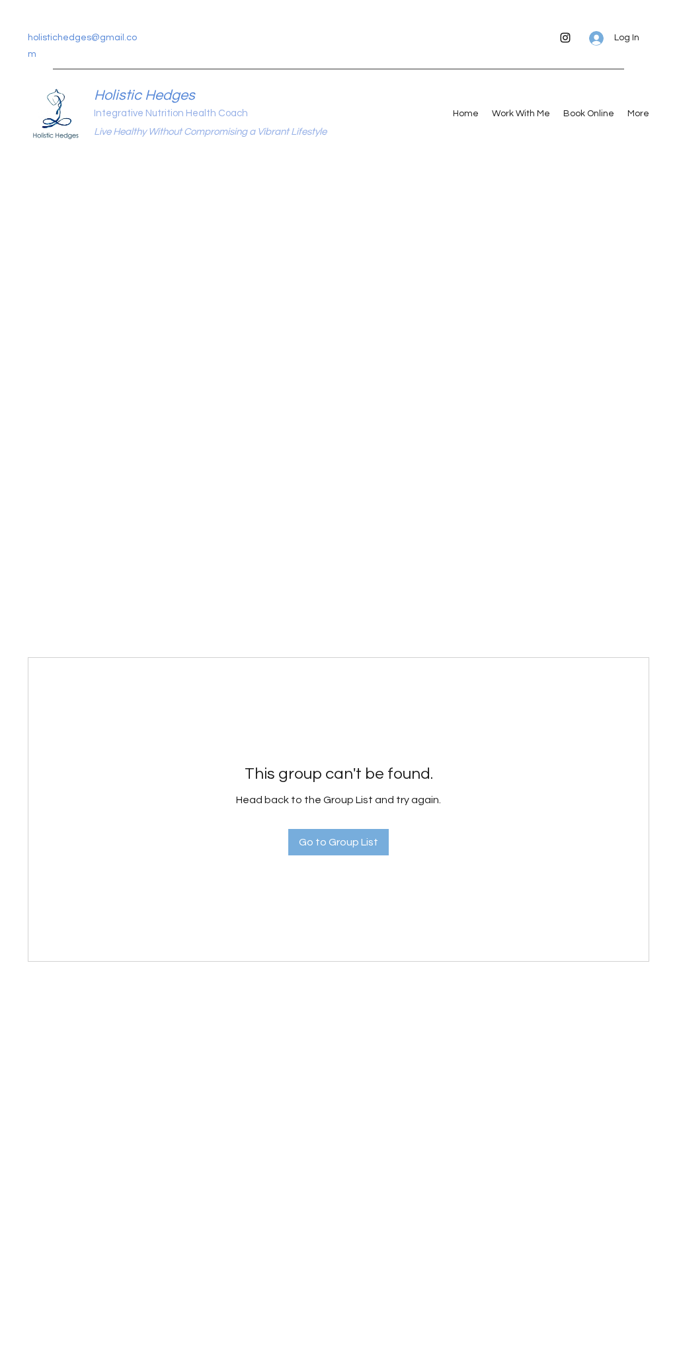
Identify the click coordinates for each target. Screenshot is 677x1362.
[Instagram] (565, 37)
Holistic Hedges (144, 95)
